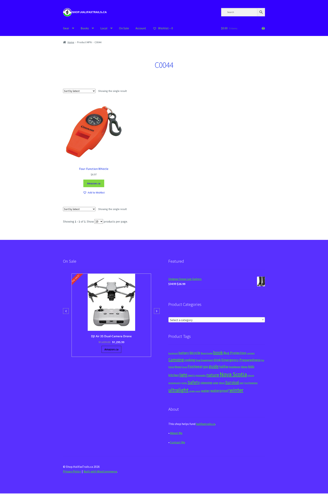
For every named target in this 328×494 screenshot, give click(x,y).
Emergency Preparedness (241, 360)
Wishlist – (165, 28)
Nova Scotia (233, 374)
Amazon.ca (93, 183)
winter (236, 390)
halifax (223, 366)
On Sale (124, 28)
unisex (192, 391)
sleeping (206, 383)
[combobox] (216, 319)
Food (184, 366)
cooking (189, 360)
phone (251, 375)
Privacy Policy (72, 471)
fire (262, 360)
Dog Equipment (204, 360)
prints (184, 383)
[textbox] (217, 320)
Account (141, 28)
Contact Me (177, 442)
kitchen (173, 375)
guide (214, 366)
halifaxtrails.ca (205, 424)
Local (103, 28)
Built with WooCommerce (100, 471)
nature (212, 374)
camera (251, 353)
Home (71, 42)
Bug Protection (234, 353)
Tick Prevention (251, 383)
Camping (176, 359)
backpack (173, 353)
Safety (194, 382)
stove (222, 382)
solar (215, 382)
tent (242, 382)
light (183, 374)
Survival (232, 382)
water (205, 390)
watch (197, 391)
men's (191, 375)
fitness (178, 366)
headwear (234, 366)
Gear (66, 28)
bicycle (194, 352)
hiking (244, 366)
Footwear (195, 366)
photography (174, 383)
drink (217, 360)
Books (85, 28)
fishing (171, 367)
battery (183, 353)
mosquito (201, 375)
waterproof (219, 390)
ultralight (178, 390)
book (218, 352)
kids (251, 366)
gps (205, 366)
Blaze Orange (207, 353)
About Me (176, 433)
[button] (94, 192)
